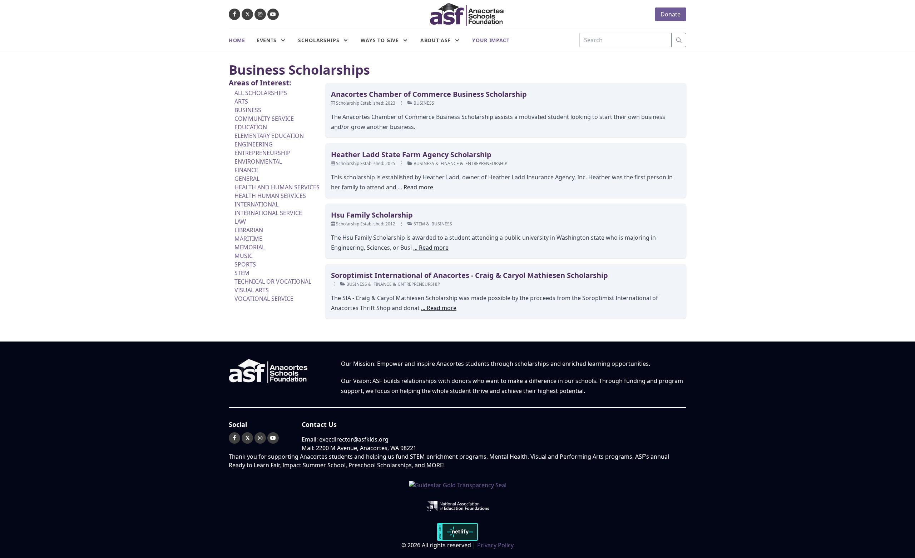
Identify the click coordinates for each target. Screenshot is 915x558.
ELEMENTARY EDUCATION (269, 136)
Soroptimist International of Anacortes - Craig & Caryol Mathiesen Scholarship (469, 275)
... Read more (415, 187)
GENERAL (246, 179)
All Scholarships (260, 93)
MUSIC (243, 256)
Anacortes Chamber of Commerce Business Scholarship (429, 94)
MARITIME (248, 239)
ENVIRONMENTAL (258, 161)
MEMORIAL (249, 247)
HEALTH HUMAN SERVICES (270, 196)
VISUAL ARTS (251, 290)
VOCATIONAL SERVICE (263, 299)
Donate (671, 14)
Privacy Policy (495, 545)
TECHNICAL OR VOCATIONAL (272, 281)
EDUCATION (250, 127)
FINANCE (246, 170)
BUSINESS (247, 110)
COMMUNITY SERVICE (264, 119)
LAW (240, 221)
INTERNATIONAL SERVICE (268, 213)
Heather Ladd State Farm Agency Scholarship (411, 154)
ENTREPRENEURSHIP (262, 153)
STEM (241, 273)
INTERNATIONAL (256, 204)
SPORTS (245, 264)
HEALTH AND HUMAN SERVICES (277, 187)
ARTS (241, 101)
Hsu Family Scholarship (372, 215)
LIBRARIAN (248, 230)
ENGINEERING (253, 144)
